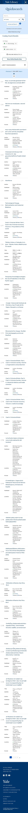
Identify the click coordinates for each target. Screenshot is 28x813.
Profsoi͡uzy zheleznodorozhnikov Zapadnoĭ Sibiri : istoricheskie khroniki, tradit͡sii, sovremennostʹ (16, 625)
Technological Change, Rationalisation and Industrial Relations (14, 205)
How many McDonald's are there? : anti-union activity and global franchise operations (16, 131)
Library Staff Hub (8, 803)
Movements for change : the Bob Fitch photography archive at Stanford (15, 333)
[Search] (23, 19)
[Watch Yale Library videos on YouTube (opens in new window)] (9, 775)
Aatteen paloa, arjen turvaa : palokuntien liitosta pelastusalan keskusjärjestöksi (16, 519)
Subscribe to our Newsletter (11, 790)
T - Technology (10, 43)
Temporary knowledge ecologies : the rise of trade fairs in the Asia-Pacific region (15, 278)
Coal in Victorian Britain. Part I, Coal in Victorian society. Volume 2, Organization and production (16, 362)
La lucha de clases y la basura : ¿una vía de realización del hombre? (15, 440)
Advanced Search (12, 24)
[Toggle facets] (25, 65)
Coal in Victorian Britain (13, 417)
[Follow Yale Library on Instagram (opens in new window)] (6, 775)
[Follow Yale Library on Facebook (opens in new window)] (4, 775)
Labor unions (9, 49)
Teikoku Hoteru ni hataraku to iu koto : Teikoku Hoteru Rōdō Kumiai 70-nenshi (16, 244)
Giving (5, 798)
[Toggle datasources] (19, 32)
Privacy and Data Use (9, 801)
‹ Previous (14, 71)
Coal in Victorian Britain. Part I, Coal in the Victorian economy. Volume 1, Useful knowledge (15, 401)
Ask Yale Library (7, 785)
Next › (20, 71)
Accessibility (6, 796)
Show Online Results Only (14, 59)
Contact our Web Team (10, 792)
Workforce (8, 180)
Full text (16, 145)
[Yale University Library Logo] (14, 2)
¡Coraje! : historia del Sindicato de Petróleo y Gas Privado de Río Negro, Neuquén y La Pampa (16, 305)
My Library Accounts (9, 787)
